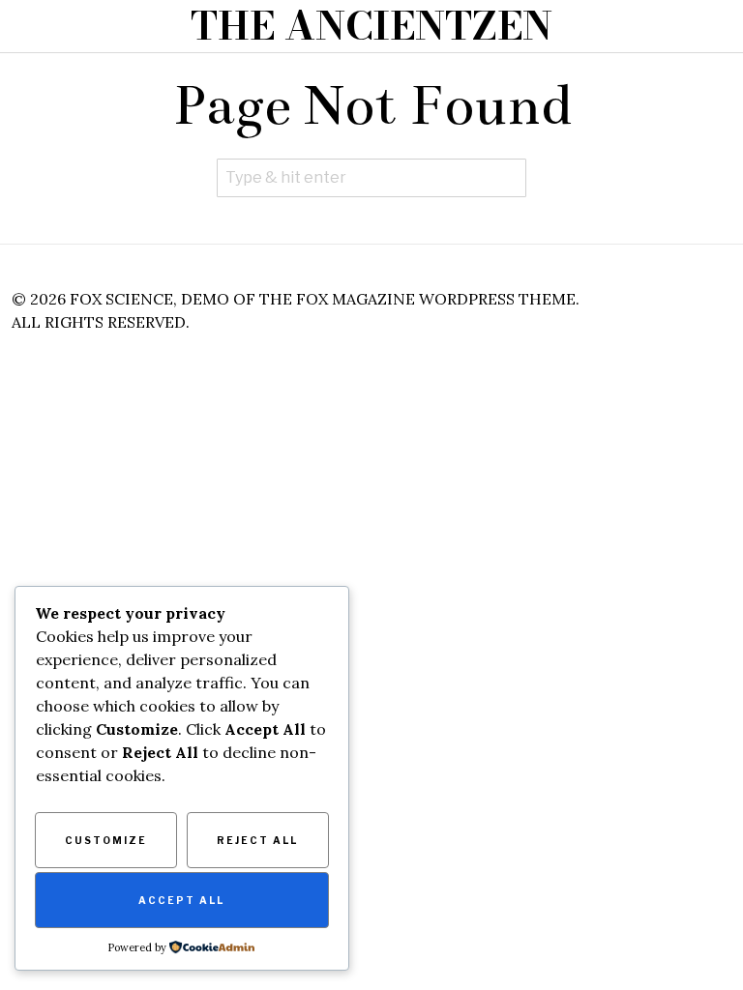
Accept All (181, 900)
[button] (507, 178)
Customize (106, 840)
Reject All (257, 840)
